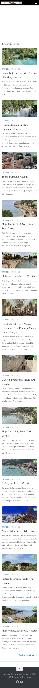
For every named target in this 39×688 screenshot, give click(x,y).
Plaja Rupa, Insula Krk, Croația (18, 276)
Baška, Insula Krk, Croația (16, 483)
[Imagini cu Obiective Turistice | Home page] (15, 3)
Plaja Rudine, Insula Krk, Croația (19, 630)
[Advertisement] (19, 20)
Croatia (5, 69)
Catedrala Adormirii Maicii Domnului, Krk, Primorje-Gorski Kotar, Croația (19, 328)
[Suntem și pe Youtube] (21, 681)
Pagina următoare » (28, 655)
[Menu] (36, 2)
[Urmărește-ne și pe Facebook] (17, 681)
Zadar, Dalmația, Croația (15, 176)
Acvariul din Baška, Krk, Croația (19, 531)
